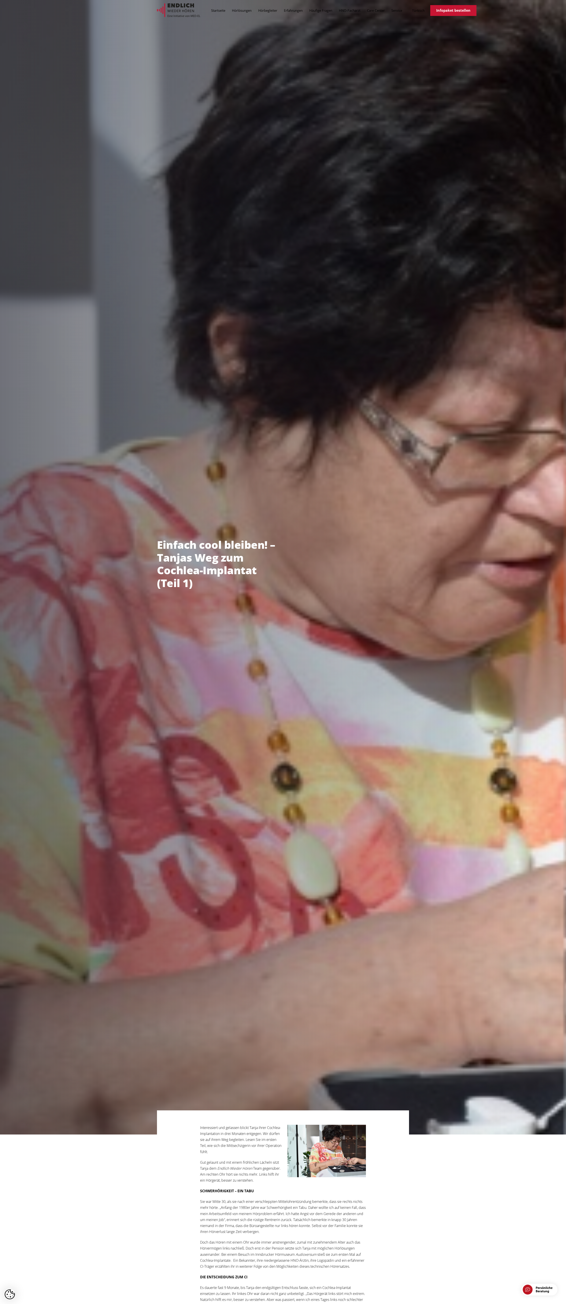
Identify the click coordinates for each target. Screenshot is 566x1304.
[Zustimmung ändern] (9, 1294)
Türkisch (418, 10)
